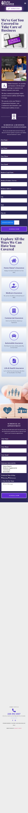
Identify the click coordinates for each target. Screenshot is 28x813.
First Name (4, 140)
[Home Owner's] (14, 466)
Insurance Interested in (8, 463)
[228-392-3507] (14, 710)
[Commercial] (14, 470)
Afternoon (13, 478)
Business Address (6, 189)
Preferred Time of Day (8, 475)
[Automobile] (14, 472)
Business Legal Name (7, 172)
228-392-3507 (14, 714)
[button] (25, 3)
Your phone (4, 156)
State (2, 205)
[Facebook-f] (13, 720)
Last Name (4, 148)
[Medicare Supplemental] (14, 468)
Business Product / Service (9, 180)
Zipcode (3, 213)
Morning (5, 478)
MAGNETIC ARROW (17, 728)
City (2, 197)
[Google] (15, 720)
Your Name (4, 439)
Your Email (4, 164)
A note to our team (7, 481)
